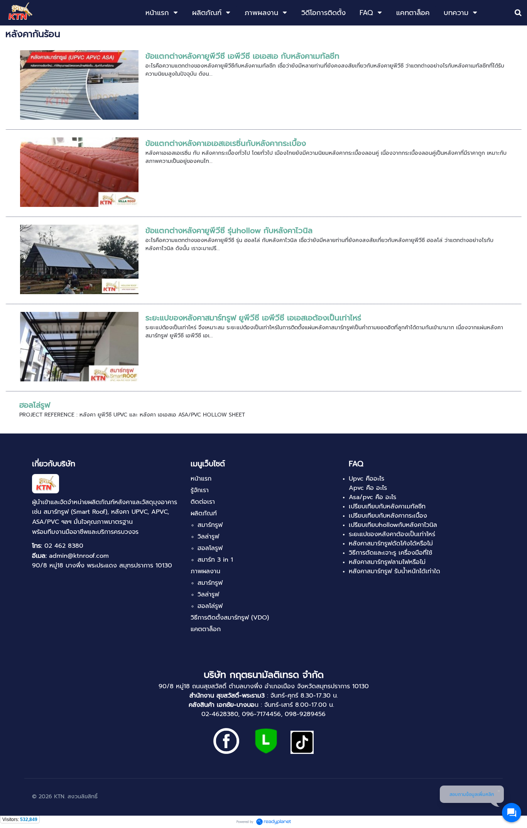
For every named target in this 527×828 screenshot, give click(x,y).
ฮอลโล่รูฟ (34, 405)
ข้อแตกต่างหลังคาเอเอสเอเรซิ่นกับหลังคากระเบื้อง (225, 143)
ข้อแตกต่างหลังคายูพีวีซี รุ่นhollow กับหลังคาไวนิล (228, 230)
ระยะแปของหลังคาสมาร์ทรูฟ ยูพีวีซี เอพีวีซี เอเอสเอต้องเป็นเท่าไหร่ (253, 317)
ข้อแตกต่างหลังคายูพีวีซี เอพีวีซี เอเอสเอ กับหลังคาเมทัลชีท (242, 56)
